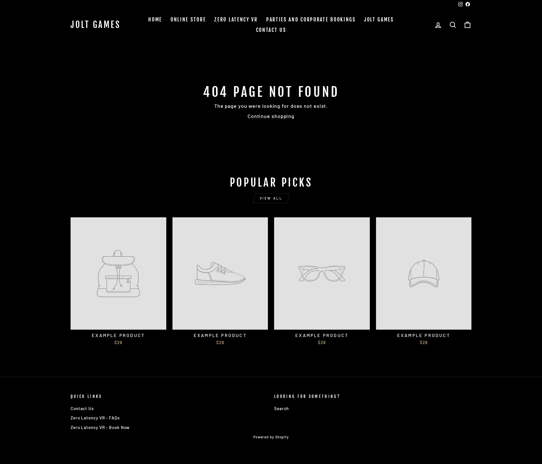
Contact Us (271, 30)
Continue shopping (271, 116)
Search (281, 408)
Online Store (188, 19)
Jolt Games (96, 25)
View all (271, 198)
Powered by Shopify (271, 437)
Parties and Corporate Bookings (311, 19)
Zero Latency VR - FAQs (95, 417)
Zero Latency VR (236, 19)
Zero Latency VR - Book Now (100, 427)
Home (155, 19)
